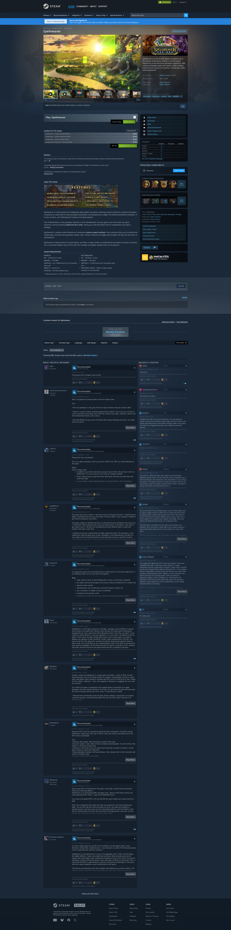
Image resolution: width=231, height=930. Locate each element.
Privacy (148, 908)
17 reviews (53, 839)
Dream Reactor (165, 82)
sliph (51, 366)
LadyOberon (54, 506)
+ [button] (181, 96)
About (93, 6)
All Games (46, 28)
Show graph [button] (180, 343)
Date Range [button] (91, 343)
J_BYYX (53, 449)
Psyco (52, 620)
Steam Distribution (115, 920)
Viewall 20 (182, 184)
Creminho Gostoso (57, 837)
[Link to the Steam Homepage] (52, 8)
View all (185, 297)
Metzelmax (54, 780)
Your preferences (182, 322)
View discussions (148, 236)
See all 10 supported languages (152, 159)
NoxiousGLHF (48, 174)
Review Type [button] (49, 343)
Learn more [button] (178, 171)
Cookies (148, 920)
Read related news (149, 232)
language (182, 2)
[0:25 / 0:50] (92, 62)
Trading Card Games (56, 167)
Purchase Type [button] (64, 343)
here (82, 305)
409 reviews (53, 669)
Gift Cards (112, 924)
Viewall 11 (181, 201)
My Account (170, 920)
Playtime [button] (104, 343)
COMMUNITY (82, 6)
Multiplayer (176, 96)
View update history (149, 229)
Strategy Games (57, 28)
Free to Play (155, 96)
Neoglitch (53, 666)
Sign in (47, 105)
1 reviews (52, 395)
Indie (169, 96)
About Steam (113, 908)
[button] (47, 15)
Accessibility (150, 912)
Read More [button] (130, 428)
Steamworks (113, 916)
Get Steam (170, 908)
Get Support (170, 916)
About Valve (134, 908)
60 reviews (53, 368)
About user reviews (168, 322)
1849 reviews (53, 622)
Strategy (163, 96)
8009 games (53, 508)
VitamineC (53, 563)
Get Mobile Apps (172, 912)
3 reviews (52, 725)
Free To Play (151, 214)
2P (49, 161)
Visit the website (149, 226)
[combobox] (157, 15)
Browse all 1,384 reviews (90, 894)
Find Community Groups (151, 239)
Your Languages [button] (55, 350)
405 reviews (53, 784)
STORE (71, 6)
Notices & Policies (152, 916)
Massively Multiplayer (167, 214)
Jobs (131, 912)
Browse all (131, 130)
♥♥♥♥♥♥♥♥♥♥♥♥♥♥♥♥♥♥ (58, 391)
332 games (53, 393)
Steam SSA (113, 912)
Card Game (146, 96)
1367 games (53, 782)
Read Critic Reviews (160, 259)
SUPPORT (102, 6)
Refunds (148, 924)
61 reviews (53, 510)
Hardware (133, 916)
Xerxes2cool (54, 723)
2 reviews (52, 451)
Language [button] (78, 343)
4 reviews (52, 565)
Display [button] (115, 343)
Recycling (133, 920)
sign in (174, 2)
